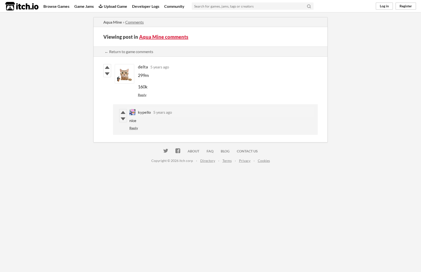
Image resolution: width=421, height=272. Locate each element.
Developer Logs (145, 6)
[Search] (309, 6)
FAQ (210, 151)
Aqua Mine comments (163, 37)
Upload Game (115, 6)
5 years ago (159, 67)
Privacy (244, 161)
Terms (227, 161)
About (193, 151)
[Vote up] (107, 67)
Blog (225, 151)
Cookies (264, 161)
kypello (144, 112)
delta (143, 66)
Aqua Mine (112, 22)
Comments (134, 22)
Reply (142, 95)
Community (174, 6)
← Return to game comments (129, 51)
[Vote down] (107, 74)
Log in (384, 6)
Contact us (247, 151)
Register (406, 6)
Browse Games (56, 6)
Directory (207, 161)
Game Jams (84, 6)
